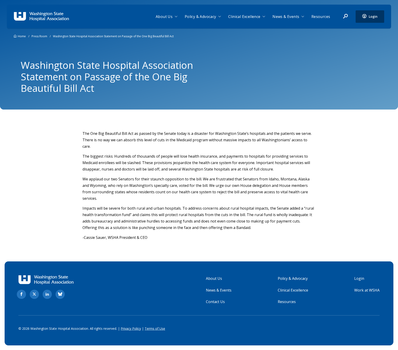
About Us (164, 16)
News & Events (285, 16)
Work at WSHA (367, 290)
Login (359, 278)
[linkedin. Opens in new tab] (47, 294)
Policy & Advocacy (200, 16)
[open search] (345, 16)
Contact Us (215, 301)
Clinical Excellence (244, 16)
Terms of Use (155, 328)
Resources (320, 16)
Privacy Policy (131, 328)
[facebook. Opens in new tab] (21, 294)
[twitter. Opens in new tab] (34, 294)
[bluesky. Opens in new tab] (60, 294)
